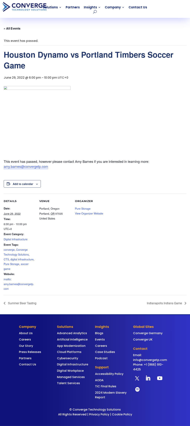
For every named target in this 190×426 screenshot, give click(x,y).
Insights (90, 7)
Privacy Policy (99, 414)
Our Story (26, 346)
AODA (99, 380)
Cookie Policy (122, 414)
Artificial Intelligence (72, 339)
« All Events (12, 28)
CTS (6, 259)
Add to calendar (23, 184)
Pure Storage (11, 264)
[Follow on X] (137, 378)
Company (113, 7)
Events (100, 339)
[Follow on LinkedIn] (148, 378)
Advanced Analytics (72, 333)
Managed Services (71, 377)
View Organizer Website (89, 213)
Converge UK (143, 339)
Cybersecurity (67, 358)
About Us (26, 333)
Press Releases (30, 352)
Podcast (101, 358)
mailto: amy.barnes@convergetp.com (19, 284)
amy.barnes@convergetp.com (26, 166)
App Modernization (71, 346)
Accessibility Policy (109, 374)
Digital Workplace (70, 371)
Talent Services (68, 383)
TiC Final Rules (105, 386)
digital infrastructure (22, 259)
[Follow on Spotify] (137, 389)
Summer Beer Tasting (21, 303)
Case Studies (105, 352)
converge (9, 249)
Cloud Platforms (69, 352)
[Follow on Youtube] (160, 378)
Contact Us (138, 7)
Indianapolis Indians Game (165, 303)
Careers (25, 339)
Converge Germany (148, 333)
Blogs (99, 333)
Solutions (50, 7)
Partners (73, 7)
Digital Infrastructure (15, 239)
